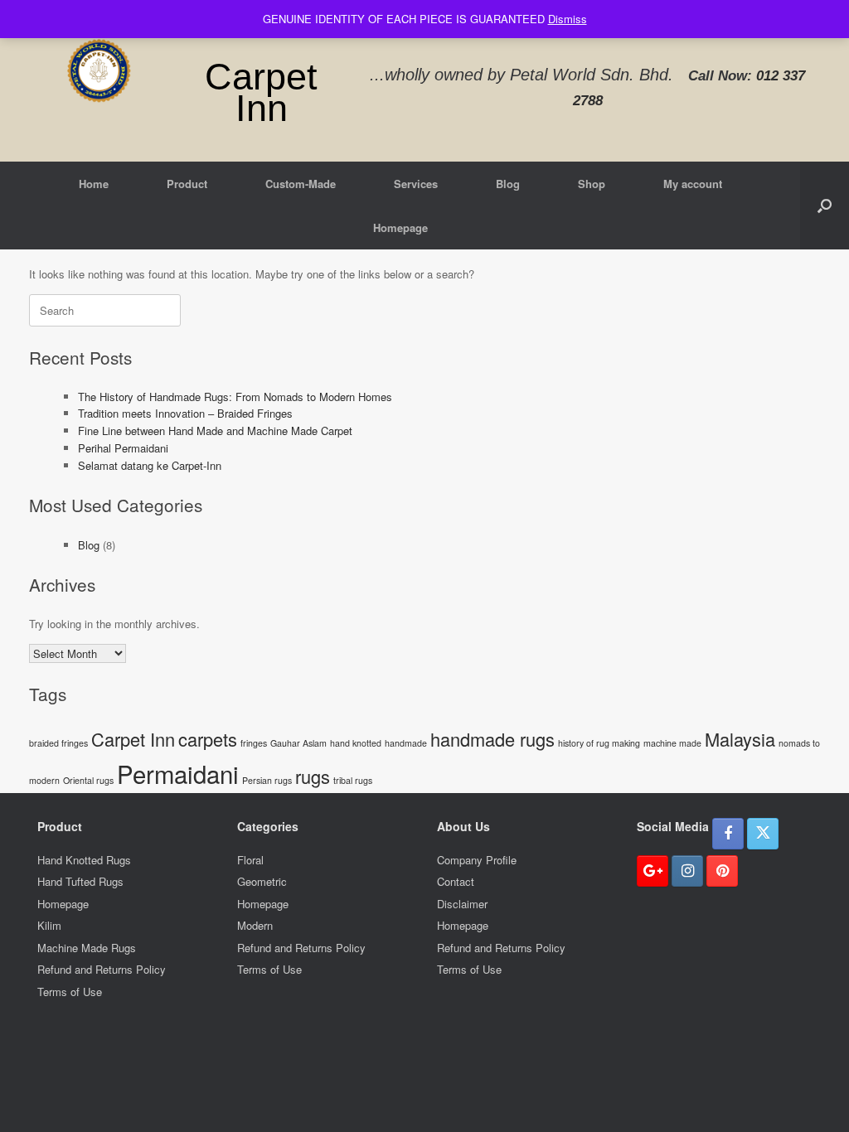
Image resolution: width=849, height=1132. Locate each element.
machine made (672, 743)
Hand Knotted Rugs (84, 860)
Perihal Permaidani (123, 448)
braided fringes (58, 743)
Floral (250, 860)
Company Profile (477, 860)
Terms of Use (69, 991)
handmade (406, 743)
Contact (455, 881)
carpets (207, 739)
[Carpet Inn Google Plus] (652, 871)
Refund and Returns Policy (101, 969)
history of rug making (599, 743)
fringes (253, 743)
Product (187, 183)
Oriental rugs (88, 780)
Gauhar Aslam (298, 743)
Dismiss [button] (567, 19)
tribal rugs (352, 780)
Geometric (262, 881)
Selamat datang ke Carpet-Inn (149, 465)
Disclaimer (462, 904)
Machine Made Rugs (86, 947)
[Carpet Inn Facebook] (728, 833)
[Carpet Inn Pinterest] (722, 871)
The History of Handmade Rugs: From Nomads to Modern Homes (235, 396)
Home (94, 183)
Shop (591, 183)
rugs (312, 776)
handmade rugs (492, 739)
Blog (508, 183)
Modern (255, 925)
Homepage (400, 227)
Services (416, 183)
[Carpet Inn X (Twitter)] (763, 833)
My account (692, 183)
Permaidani (178, 773)
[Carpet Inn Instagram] (687, 871)
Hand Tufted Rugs (80, 881)
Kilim (49, 925)
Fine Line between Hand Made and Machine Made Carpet (215, 430)
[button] (824, 205)
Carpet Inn (133, 739)
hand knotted (355, 743)
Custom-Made (300, 183)
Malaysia (740, 739)
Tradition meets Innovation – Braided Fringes (185, 413)
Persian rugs (267, 780)
